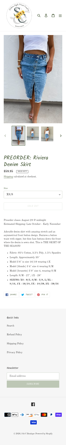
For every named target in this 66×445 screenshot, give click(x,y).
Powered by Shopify (43, 434)
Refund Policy (14, 334)
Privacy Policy (15, 352)
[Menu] (60, 15)
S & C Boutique (28, 434)
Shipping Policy (15, 343)
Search (10, 326)
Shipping (8, 176)
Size (6, 188)
